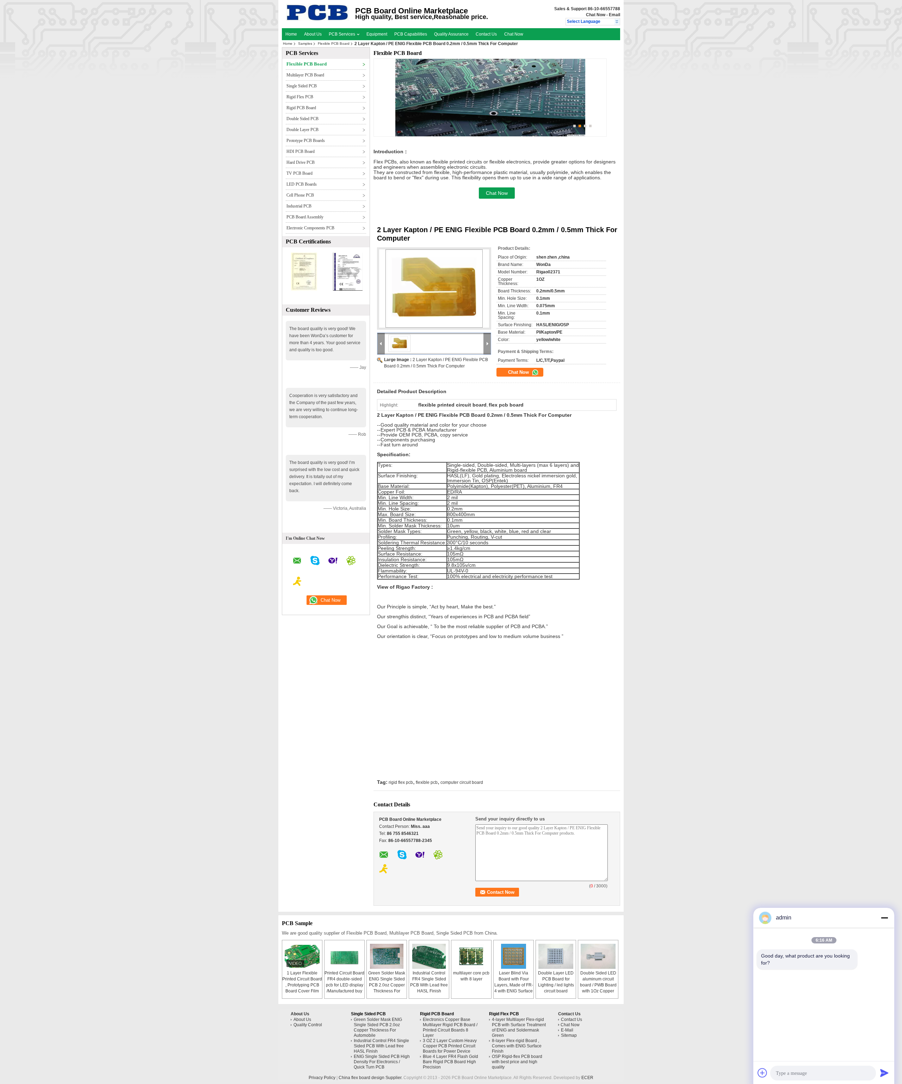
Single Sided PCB (301, 85)
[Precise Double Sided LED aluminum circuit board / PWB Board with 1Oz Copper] (598, 956)
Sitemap (569, 1035)
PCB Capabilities (410, 34)
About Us (313, 34)
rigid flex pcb (401, 782)
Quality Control (308, 1024)
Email (614, 14)
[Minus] (884, 917)
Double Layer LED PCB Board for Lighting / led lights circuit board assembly (556, 985)
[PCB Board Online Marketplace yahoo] (333, 561)
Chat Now (595, 14)
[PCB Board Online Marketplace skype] (315, 561)
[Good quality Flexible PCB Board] (304, 289)
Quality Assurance (451, 34)
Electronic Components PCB (310, 227)
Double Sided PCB (302, 118)
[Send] (884, 1072)
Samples (305, 43)
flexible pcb (427, 782)
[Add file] (762, 1072)
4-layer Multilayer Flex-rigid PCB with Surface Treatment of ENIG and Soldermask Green (519, 1027)
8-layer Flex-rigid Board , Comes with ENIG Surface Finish (517, 1046)
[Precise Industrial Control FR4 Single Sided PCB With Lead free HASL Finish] (429, 956)
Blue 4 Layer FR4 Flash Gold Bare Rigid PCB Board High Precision (450, 1062)
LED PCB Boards (301, 184)
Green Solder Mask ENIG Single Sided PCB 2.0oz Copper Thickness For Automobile (386, 985)
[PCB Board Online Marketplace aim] (297, 582)
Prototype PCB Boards (305, 140)
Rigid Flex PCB (299, 96)
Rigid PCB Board (301, 107)
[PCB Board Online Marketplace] (617, 22)
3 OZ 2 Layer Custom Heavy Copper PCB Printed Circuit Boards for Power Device (450, 1046)
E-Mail (567, 1030)
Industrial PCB (298, 206)
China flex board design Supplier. (371, 1077)
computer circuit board (461, 782)
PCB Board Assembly (304, 217)
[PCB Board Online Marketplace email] (297, 561)
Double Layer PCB (302, 129)
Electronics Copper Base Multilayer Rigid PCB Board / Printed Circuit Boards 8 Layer (450, 1027)
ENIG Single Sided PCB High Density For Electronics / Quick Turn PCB (382, 1062)
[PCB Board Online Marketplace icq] (351, 561)
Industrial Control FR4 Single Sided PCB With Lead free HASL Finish (381, 1046)
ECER (587, 1077)
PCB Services (342, 34)
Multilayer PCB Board (305, 75)
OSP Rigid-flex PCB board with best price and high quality (517, 1062)
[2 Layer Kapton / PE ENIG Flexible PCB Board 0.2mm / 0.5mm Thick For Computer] (434, 288)
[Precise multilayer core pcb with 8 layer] (471, 956)
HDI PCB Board (300, 151)
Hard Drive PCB (300, 162)
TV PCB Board (299, 173)
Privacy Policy (322, 1077)
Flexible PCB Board (334, 43)
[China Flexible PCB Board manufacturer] (317, 19)
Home (291, 34)
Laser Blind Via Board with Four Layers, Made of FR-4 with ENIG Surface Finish (513, 985)
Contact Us (486, 34)
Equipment (376, 34)
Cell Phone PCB (300, 195)
